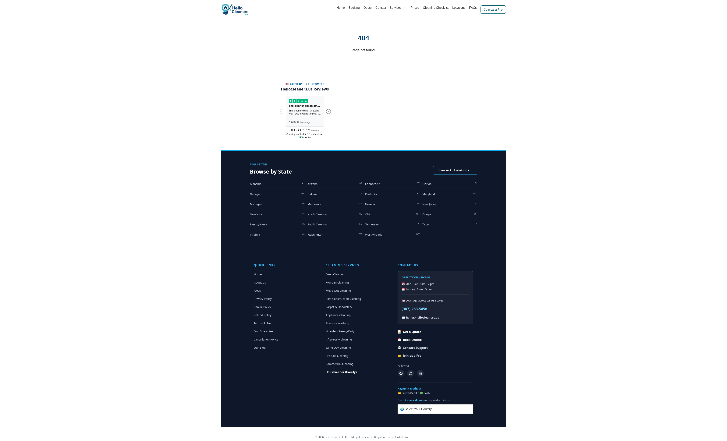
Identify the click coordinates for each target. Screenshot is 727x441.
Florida (449, 184)
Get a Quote (409, 332)
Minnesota (334, 204)
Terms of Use (262, 323)
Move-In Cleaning (337, 282)
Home (341, 7)
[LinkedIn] (420, 373)
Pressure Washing (337, 323)
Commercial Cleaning (339, 364)
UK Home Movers (413, 400)
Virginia (277, 234)
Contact (380, 7)
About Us (260, 282)
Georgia (277, 194)
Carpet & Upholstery (339, 307)
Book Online (410, 340)
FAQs (473, 7)
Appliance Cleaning (338, 315)
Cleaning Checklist (436, 7)
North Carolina (334, 214)
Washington (334, 234)
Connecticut (392, 184)
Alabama (277, 184)
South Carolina (334, 224)
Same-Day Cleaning (338, 347)
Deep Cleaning (335, 274)
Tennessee (392, 224)
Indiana (334, 194)
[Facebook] (401, 373)
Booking (354, 7)
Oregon (449, 214)
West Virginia (392, 234)
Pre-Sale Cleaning (337, 356)
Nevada (392, 204)
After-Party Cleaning (339, 339)
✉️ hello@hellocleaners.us (420, 317)
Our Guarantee (263, 331)
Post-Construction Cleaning (343, 299)
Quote (368, 7)
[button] (404, 7)
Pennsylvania (277, 224)
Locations (458, 7)
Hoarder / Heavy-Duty (340, 331)
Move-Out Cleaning (338, 290)
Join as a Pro (493, 9)
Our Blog (260, 347)
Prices (415, 7)
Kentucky (392, 194)
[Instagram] (410, 373)
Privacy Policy (263, 299)
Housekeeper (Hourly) (341, 372)
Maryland (449, 194)
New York (277, 214)
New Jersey (449, 204)
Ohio (392, 214)
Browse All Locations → (455, 170)
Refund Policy (262, 315)
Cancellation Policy (266, 339)
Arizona (334, 184)
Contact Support (413, 348)
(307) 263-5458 (414, 308)
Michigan (277, 204)
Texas (449, 224)
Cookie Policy (262, 307)
